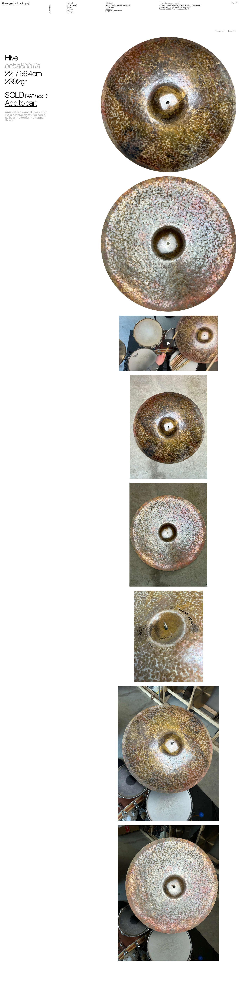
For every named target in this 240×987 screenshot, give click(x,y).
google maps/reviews (113, 11)
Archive (70, 9)
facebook (108, 9)
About (69, 7)
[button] (32, 103)
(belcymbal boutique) (15, 3)
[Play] (168, 343)
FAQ (68, 11)
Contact (70, 12)
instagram (109, 7)
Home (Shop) (72, 5)
